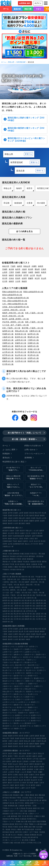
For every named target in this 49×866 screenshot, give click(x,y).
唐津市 (31, 764)
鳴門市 (5, 756)
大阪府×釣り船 (8, 337)
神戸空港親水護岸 (28, 829)
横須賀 (11, 824)
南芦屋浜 (28, 805)
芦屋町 (26, 777)
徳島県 (11, 281)
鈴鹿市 (31, 774)
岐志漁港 (6, 564)
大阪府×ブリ (28, 686)
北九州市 (11, 533)
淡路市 (22, 533)
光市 (30, 777)
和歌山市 (7, 188)
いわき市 (23, 772)
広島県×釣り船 (8, 340)
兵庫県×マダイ (8, 689)
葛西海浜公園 (24, 800)
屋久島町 (30, 782)
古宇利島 (29, 842)
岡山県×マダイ (8, 697)
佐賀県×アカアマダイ (22, 718)
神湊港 (5, 553)
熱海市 (10, 538)
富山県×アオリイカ (9, 670)
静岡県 (40, 266)
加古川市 (37, 541)
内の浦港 (41, 203)
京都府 (24, 272)
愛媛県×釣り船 (8, 358)
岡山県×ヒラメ (19, 697)
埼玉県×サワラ (28, 657)
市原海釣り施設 (8, 842)
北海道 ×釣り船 (33, 349)
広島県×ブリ (19, 699)
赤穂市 (36, 782)
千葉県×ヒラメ (31, 660)
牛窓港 (25, 824)
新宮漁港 (6, 832)
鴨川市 (40, 533)
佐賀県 (24, 278)
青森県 (10, 736)
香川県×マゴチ (22, 707)
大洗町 (36, 769)
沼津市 (5, 544)
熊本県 (4, 275)
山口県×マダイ (29, 699)
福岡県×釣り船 (8, 331)
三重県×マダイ (29, 681)
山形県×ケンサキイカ (32, 652)
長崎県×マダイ (36, 718)
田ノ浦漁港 (6, 829)
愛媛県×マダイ (33, 707)
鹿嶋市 (5, 533)
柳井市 (17, 785)
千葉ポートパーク (9, 821)
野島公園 (33, 800)
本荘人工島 (37, 842)
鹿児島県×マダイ (30, 723)
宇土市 (28, 785)
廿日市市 (16, 782)
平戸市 (18, 759)
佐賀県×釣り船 (33, 358)
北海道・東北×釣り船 (38, 579)
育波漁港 (12, 556)
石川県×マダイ (20, 673)
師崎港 (17, 819)
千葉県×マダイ (20, 660)
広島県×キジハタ (8, 699)
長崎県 (37, 272)
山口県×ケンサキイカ (10, 702)
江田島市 (25, 761)
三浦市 (17, 530)
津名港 (13, 829)
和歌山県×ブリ (20, 691)
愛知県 (37, 269)
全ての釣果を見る (24, 231)
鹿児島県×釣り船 (34, 352)
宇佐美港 (26, 561)
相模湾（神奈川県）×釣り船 (13, 313)
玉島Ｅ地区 (23, 811)
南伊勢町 (30, 769)
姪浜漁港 (6, 559)
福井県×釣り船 (33, 334)
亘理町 (15, 774)
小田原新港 (39, 556)
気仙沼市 (34, 780)
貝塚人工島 (33, 798)
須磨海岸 (6, 803)
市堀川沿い (34, 553)
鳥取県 (43, 272)
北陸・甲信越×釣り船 (38, 577)
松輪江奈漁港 (25, 553)
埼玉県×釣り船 (33, 355)
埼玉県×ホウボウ (8, 660)
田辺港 (7, 203)
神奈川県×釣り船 (29, 595)
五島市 (5, 772)
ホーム (6, 9)
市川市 (35, 544)
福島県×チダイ (29, 654)
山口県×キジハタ (24, 702)
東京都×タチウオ (30, 662)
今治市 (11, 769)
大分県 (17, 281)
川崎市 (11, 785)
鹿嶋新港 (12, 559)
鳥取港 (10, 827)
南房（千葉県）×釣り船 (34, 322)
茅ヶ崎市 (30, 767)
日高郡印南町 (7, 541)
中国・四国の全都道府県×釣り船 (14, 301)
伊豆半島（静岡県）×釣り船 (13, 322)
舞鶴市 (35, 777)
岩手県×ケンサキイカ (10, 646)
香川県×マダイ (29, 705)
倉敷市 (38, 785)
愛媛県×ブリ (7, 710)
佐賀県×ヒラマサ (8, 718)
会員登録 (25, 3)
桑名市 (10, 782)
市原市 (33, 788)
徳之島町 (27, 780)
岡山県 (38, 275)
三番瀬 (26, 795)
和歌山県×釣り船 (21, 331)
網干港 (35, 837)
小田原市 (34, 533)
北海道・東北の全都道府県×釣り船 (15, 307)
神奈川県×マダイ (34, 665)
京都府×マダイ (33, 683)
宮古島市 (23, 767)
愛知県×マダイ (39, 678)
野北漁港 (29, 808)
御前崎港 (6, 819)
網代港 (29, 567)
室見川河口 (19, 824)
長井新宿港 (36, 567)
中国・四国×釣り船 (9, 579)
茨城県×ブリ (7, 657)
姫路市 (34, 756)
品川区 (10, 544)
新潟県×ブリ (28, 668)
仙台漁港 (39, 827)
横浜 (36, 795)
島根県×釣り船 (33, 361)
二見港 (34, 805)
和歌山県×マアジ (8, 691)
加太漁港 (40, 798)
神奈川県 (28, 9)
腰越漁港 (30, 559)
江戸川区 (35, 759)
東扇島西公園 (12, 805)
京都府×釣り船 (33, 343)
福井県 (17, 269)
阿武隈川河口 (31, 819)
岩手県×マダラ (23, 646)
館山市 (15, 538)
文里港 (30, 203)
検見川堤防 (32, 821)
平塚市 (15, 541)
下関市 (15, 756)
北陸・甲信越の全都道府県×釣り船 (15, 298)
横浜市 (22, 530)
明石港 (38, 561)
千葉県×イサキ (8, 662)
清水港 (11, 803)
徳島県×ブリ (35, 702)
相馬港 (27, 803)
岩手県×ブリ (33, 646)
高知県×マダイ (23, 713)
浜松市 (10, 753)
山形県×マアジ (19, 652)
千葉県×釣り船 (41, 595)
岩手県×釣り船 (8, 355)
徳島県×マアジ (8, 705)
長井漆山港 (20, 569)
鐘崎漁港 (16, 553)
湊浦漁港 (18, 203)
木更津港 (38, 829)
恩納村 (5, 777)
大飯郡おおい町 (8, 546)
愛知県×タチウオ (8, 681)
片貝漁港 (22, 808)
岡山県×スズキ (33, 694)
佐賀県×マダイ (36, 715)
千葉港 (35, 832)
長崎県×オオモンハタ (22, 720)
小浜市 (31, 541)
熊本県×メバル (19, 723)
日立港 (24, 816)
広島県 (43, 269)
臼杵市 (37, 774)
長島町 (5, 767)
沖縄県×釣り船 (8, 343)
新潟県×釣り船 (20, 337)
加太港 (25, 556)
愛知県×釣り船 (33, 337)
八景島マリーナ (33, 813)
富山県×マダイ (31, 670)
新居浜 (23, 842)
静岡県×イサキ (8, 678)
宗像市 (11, 530)
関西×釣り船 (16, 577)
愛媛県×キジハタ (18, 710)
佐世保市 (11, 767)
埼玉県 (37, 278)
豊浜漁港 (12, 798)
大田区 (31, 538)
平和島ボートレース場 (10, 808)
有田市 (30, 188)
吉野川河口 (19, 832)
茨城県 (4, 269)
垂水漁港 (43, 824)
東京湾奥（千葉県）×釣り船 (32, 328)
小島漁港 (19, 835)
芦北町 (17, 772)
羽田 (19, 816)
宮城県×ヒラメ (8, 649)
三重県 (11, 272)
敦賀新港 (6, 824)
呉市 (4, 761)
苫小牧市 (23, 782)
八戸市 (21, 777)
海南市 (19, 188)
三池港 (5, 805)
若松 (42, 808)
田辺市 (43, 541)
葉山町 (21, 780)
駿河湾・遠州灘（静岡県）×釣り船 (15, 319)
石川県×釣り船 (8, 364)
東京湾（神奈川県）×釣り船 (13, 316)
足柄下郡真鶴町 (37, 536)
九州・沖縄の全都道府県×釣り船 (14, 304)
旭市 (36, 538)
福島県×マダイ (8, 654)
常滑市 (10, 764)
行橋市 (40, 777)
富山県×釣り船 (20, 355)
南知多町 (18, 769)
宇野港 (18, 798)
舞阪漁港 (42, 795)
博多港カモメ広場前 (10, 561)
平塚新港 (6, 569)
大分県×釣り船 (20, 361)
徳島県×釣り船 (8, 361)
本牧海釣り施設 (18, 795)
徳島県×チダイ (19, 705)
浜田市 (41, 769)
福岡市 (41, 530)
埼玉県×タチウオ (40, 657)
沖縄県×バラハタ (20, 728)
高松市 (5, 780)
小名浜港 (25, 798)
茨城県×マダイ (41, 654)
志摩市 (14, 761)
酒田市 (25, 541)
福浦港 (10, 567)
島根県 (24, 281)
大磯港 (15, 567)
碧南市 (10, 780)
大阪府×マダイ (8, 686)
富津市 (5, 538)
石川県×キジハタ (8, 673)
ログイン (38, 3)
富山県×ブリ (21, 670)
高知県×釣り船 (20, 358)
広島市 (34, 753)
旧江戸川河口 (19, 803)
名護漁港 (23, 819)
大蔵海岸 (6, 811)
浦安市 (36, 767)
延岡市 (8, 761)
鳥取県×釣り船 (20, 346)
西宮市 (17, 788)
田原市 (21, 774)
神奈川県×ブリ (8, 668)
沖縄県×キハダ (8, 728)
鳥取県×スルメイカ (20, 694)
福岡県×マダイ (34, 713)
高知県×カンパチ (30, 710)
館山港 (39, 835)
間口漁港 (42, 553)
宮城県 (17, 272)
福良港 (22, 564)
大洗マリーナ (14, 811)
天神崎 (18, 821)
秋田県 (21, 736)
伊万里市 (6, 769)
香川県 (4, 278)
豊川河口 (30, 816)
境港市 (26, 774)
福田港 (44, 800)
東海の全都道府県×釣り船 (12, 295)
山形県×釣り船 (20, 340)
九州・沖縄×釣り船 (23, 579)
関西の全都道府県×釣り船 (33, 292)
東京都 (11, 269)
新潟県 (30, 269)
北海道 (11, 278)
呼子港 (25, 813)
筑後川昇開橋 (41, 821)
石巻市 (13, 759)
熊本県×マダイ (36, 720)
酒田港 (44, 561)
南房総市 (28, 536)
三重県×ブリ (19, 681)
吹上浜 (13, 835)
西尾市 (42, 774)
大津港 (5, 800)
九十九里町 (6, 759)
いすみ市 (35, 530)
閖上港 (38, 800)
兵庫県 (34, 266)
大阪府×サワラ (19, 686)
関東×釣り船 (7, 577)
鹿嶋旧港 (6, 556)
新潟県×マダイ (19, 668)
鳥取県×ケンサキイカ (33, 691)
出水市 (28, 788)
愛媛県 (30, 278)
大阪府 (24, 269)
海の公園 (24, 821)
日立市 (28, 533)
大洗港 (5, 567)
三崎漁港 (26, 835)
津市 (43, 764)
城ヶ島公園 (6, 835)
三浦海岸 (21, 805)
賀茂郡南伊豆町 (18, 544)
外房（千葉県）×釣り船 (34, 313)
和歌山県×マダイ (30, 689)
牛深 (11, 837)
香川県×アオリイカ (9, 707)
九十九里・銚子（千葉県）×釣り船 (15, 325)
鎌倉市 (20, 541)
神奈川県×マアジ (21, 665)
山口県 (32, 275)
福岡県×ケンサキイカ (22, 715)
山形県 (4, 272)
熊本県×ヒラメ (8, 723)
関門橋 (11, 819)
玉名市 (41, 782)
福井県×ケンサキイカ (33, 673)
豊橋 (34, 827)
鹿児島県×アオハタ (26, 726)
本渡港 (15, 827)
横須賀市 (6, 530)
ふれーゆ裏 (6, 816)
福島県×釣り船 (33, 346)
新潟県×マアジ (39, 668)
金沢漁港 (19, 556)
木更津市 (29, 756)
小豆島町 (32, 761)
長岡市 (41, 544)
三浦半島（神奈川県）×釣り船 (13, 310)
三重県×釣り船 (33, 340)
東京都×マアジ (19, 662)
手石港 (11, 564)
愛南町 (29, 772)
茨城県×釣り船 (8, 334)
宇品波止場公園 (27, 837)
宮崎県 (26, 746)
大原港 (10, 553)
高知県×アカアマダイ (10, 713)
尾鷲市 (22, 785)
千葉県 (13, 266)
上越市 (22, 788)
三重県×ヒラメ (41, 681)
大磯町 (40, 772)
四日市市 (39, 761)
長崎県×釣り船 (8, 346)
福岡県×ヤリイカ (8, 715)
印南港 (18, 559)
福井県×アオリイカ (20, 675)
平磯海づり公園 (34, 824)
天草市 (17, 767)
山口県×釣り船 (8, 352)
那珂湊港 (6, 798)
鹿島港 (32, 795)
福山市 (26, 764)
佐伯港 (21, 827)
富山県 (43, 278)
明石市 (17, 533)
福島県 (11, 275)
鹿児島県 (18, 275)
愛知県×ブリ (28, 678)
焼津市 (5, 774)
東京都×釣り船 (20, 334)
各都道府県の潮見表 (10, 733)
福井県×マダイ (8, 675)
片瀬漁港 (32, 840)
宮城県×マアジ (19, 649)
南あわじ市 (29, 544)
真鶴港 (19, 561)
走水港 (17, 564)
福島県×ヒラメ (19, 654)
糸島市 (10, 536)
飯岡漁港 (32, 556)
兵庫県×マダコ (19, 689)
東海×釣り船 (25, 577)
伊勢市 (41, 767)
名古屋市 (42, 759)
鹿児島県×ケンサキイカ (11, 726)
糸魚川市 (6, 785)
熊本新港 (6, 837)
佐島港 (24, 559)
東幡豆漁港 (28, 827)
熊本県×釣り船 (8, 349)
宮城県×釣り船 (20, 343)
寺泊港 (40, 564)
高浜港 (43, 567)
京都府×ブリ (22, 683)
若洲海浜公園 (7, 795)
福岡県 (19, 266)
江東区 (21, 538)
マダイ (38, 9)
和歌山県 (11, 62)
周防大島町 (23, 753)
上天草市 (11, 772)
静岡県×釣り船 (8, 600)
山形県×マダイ (8, 652)
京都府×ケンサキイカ (10, 683)
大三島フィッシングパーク (12, 840)
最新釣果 (17, 9)
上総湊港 (34, 564)
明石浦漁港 (23, 567)
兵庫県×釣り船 (35, 331)
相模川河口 (37, 808)
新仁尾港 (25, 840)
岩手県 (26, 275)
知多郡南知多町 (18, 536)
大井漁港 (12, 569)
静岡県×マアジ (19, 678)
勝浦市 (5, 536)
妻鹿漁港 (33, 835)
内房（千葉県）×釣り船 (11, 328)
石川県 (4, 281)
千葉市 (34, 772)
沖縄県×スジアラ (40, 726)
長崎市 (29, 753)
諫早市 (33, 785)
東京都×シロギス (8, 665)
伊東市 (26, 538)
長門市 (10, 774)
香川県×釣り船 (20, 352)
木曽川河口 (18, 813)
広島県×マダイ (29, 697)
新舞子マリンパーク (37, 803)
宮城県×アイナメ (30, 649)
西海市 (15, 780)
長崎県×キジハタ (8, 720)
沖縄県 (30, 272)
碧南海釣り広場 (8, 813)
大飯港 (28, 564)
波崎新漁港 (32, 811)
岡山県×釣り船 (20, 349)
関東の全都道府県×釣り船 (12, 292)
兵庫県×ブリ (38, 686)
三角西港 (42, 832)
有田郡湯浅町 (21, 62)
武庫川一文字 (28, 832)
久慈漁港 (33, 561)
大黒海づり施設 (39, 816)
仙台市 (10, 777)
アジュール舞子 (13, 800)
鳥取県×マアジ (8, 694)
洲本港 (11, 832)
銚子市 (15, 777)
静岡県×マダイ (33, 675)
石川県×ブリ (41, 670)
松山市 (15, 764)
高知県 (17, 278)
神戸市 (24, 759)
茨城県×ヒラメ (17, 657)
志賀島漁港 (17, 837)
